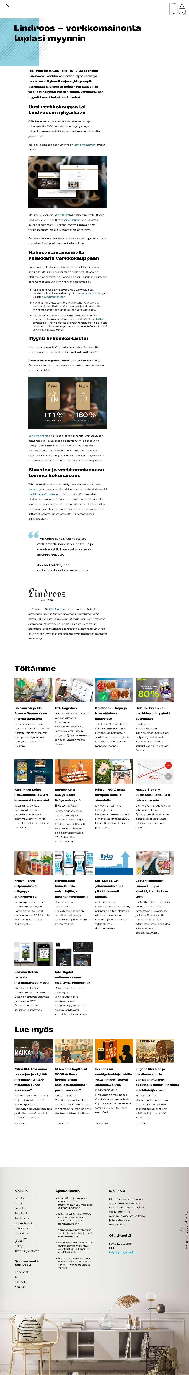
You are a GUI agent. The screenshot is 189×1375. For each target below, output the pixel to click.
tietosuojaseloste (27, 1251)
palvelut (20, 1208)
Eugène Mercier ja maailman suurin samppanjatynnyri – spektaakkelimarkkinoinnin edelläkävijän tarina (75, 1247)
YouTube (21, 1287)
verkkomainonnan (84, 144)
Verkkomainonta (38, 435)
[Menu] (8, 5)
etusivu (20, 1198)
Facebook (22, 1272)
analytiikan (98, 319)
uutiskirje (21, 1233)
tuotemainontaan (54, 296)
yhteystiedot (23, 1228)
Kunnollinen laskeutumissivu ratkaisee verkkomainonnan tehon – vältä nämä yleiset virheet (75, 1263)
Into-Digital (63, 215)
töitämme (22, 1218)
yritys (19, 1203)
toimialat (21, 1213)
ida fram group (21, 1239)
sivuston (33, 489)
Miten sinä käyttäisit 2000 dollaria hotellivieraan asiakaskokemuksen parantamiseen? (74, 1218)
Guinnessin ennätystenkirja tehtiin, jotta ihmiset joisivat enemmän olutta (75, 1233)
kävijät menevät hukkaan (43, 494)
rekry (19, 1246)
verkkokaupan (72, 220)
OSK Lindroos (57, 609)
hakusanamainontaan (89, 293)
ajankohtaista (24, 1223)
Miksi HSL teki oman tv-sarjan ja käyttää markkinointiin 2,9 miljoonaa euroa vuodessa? (75, 1203)
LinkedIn (21, 1282)
